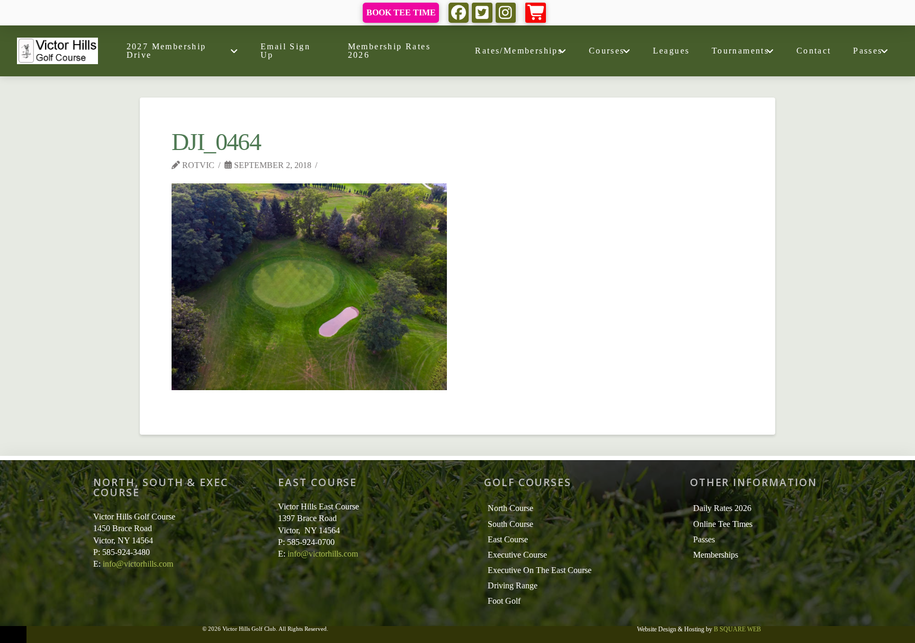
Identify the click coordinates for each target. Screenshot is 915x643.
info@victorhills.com (138, 563)
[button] (535, 13)
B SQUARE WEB (737, 629)
